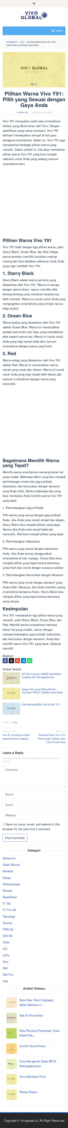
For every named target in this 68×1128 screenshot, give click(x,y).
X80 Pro (8, 974)
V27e (6, 955)
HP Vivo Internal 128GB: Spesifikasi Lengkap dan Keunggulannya (41, 675)
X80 (5, 968)
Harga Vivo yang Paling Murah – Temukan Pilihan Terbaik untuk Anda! (42, 690)
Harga (6, 877)
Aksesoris (9, 858)
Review (7, 890)
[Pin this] (17, 660)
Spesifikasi (10, 897)
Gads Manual (11, 864)
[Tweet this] (11, 660)
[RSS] (34, 3)
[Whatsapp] (29, 660)
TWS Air (8, 929)
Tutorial (7, 923)
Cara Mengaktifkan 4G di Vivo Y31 (41, 704)
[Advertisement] (34, 202)
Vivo (15, 722)
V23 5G (7, 935)
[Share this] (5, 660)
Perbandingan (11, 884)
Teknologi (9, 916)
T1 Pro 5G (9, 910)
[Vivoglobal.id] (34, 14)
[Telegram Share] (23, 660)
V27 (5, 949)
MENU (59, 30)
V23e (6, 942)
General (8, 871)
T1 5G (7, 903)
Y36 (5, 981)
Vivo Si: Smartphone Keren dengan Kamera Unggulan (16, 735)
